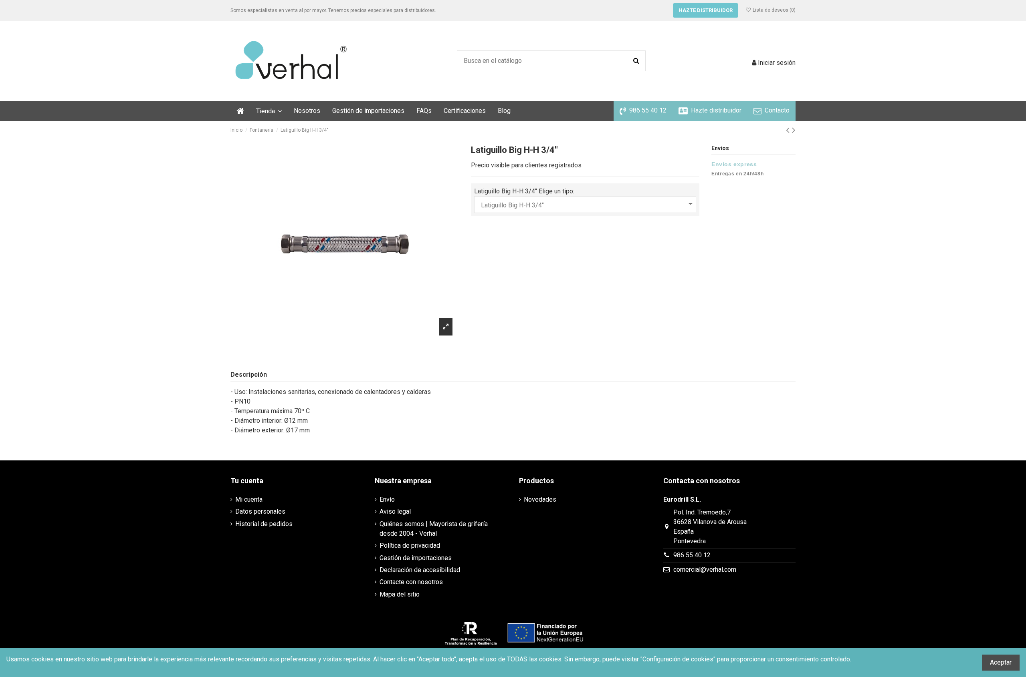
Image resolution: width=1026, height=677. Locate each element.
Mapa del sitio (400, 594)
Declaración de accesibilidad (420, 570)
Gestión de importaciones (416, 558)
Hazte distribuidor (706, 10)
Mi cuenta (249, 499)
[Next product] (794, 130)
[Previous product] (789, 130)
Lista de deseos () (773, 10)
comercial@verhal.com (704, 569)
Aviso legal (395, 511)
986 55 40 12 (692, 555)
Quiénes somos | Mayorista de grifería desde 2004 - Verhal (434, 528)
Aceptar (1001, 662)
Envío (387, 499)
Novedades (540, 499)
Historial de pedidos (264, 524)
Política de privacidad (410, 545)
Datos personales (260, 511)
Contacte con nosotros (411, 582)
